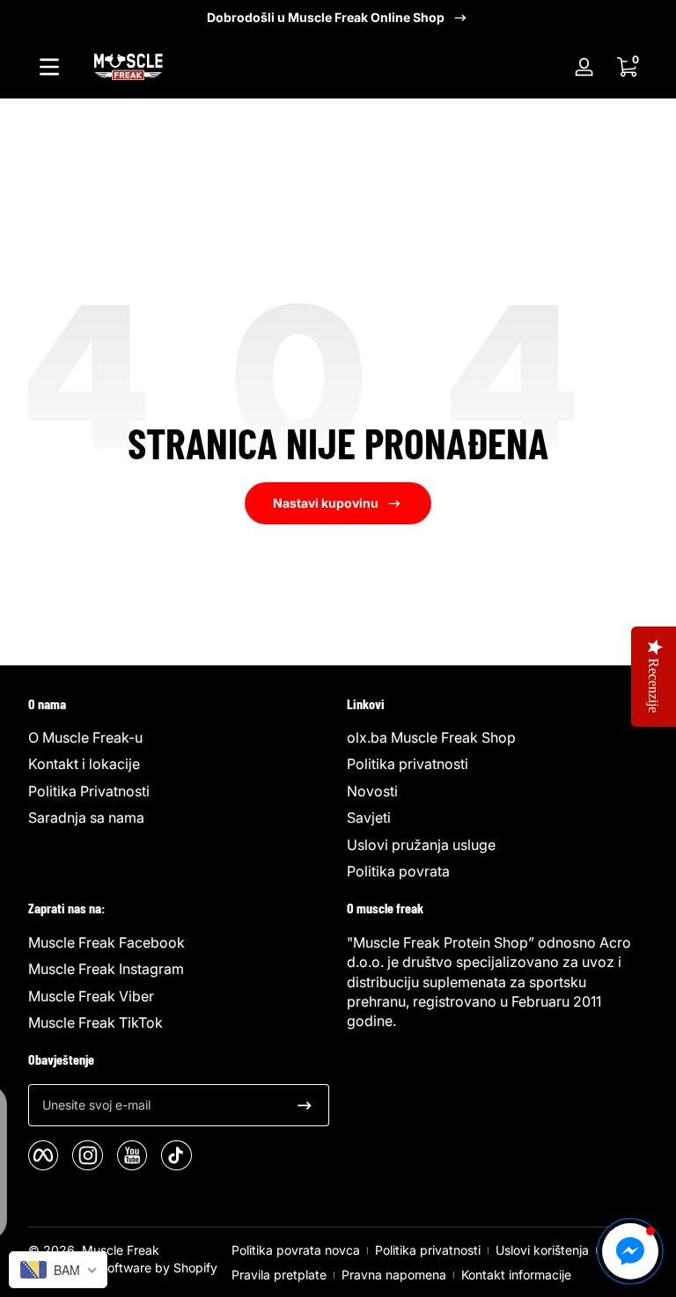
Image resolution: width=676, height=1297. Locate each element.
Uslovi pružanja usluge (421, 845)
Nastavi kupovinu (325, 502)
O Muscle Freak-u (85, 737)
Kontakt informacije (516, 1274)
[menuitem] (178, 737)
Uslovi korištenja (542, 1249)
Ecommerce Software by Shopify (122, 1267)
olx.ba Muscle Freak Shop (431, 737)
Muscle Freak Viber (91, 996)
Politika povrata (398, 871)
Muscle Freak (120, 1249)
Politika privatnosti (407, 764)
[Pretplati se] (304, 1105)
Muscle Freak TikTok (95, 1022)
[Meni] (49, 67)
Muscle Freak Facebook (106, 942)
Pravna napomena (394, 1274)
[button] (627, 67)
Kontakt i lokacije (84, 764)
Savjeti (369, 817)
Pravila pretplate (279, 1274)
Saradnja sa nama (86, 817)
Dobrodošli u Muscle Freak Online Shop (326, 17)
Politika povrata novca (295, 1249)
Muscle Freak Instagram (106, 969)
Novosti (372, 791)
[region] (338, 18)
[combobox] (58, 1269)
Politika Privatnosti (89, 791)
